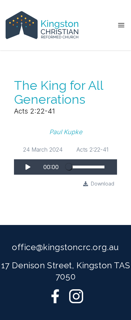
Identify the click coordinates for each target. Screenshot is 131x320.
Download (102, 184)
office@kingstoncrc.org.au (65, 247)
